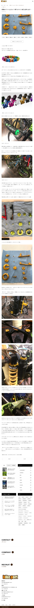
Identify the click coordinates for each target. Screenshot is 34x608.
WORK (21, 480)
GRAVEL (20, 500)
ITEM (20, 477)
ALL (19, 467)
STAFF (21, 487)
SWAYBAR (24, 505)
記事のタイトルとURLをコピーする (17, 41)
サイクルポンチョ (21, 514)
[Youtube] (4, 600)
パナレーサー (29, 516)
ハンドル (24, 516)
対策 (19, 521)
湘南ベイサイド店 (4, 454)
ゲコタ (30, 512)
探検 (25, 521)
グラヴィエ (26, 512)
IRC (28, 502)
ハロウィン (20, 516)
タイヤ (26, 514)
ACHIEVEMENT (22, 470)
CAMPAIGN (21, 472)
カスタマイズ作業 (19, 454)
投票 (22, 521)
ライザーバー (20, 519)
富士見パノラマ (29, 519)
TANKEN (28, 505)
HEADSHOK (20, 502)
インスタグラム (25, 507)
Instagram (25, 502)
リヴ (24, 519)
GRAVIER (29, 500)
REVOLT (20, 505)
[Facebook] (3, 600)
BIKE (20, 475)
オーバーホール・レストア (11, 454)
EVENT (21, 482)
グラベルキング (21, 512)
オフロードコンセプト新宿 (22, 509)
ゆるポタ (20, 507)
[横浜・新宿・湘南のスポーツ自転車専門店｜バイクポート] (4, 1)
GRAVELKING (25, 500)
